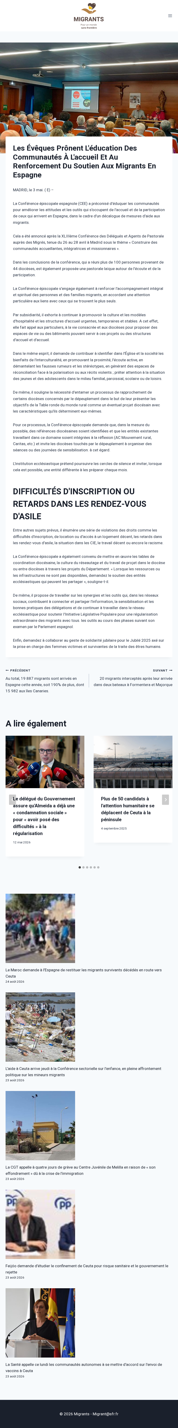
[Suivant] (165, 799)
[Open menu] (170, 15)
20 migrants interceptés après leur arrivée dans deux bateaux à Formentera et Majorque (133, 678)
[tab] (80, 867)
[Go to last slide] (12, 799)
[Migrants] (89, 15)
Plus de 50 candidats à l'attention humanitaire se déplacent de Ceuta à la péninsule (127, 809)
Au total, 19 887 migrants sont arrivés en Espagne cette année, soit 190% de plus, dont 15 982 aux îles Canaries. (45, 681)
